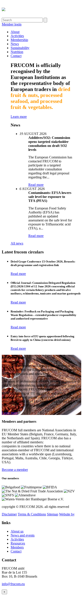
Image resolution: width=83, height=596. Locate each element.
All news (17, 243)
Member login (11, 24)
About (15, 32)
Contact (16, 56)
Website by (67, 514)
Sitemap (52, 514)
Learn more (19, 116)
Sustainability (20, 48)
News (15, 44)
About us (17, 531)
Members (17, 547)
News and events (23, 535)
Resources (18, 543)
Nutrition (17, 52)
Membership (19, 40)
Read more (36, 185)
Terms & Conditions (32, 514)
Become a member (15, 470)
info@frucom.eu (13, 584)
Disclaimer (9, 514)
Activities (17, 36)
